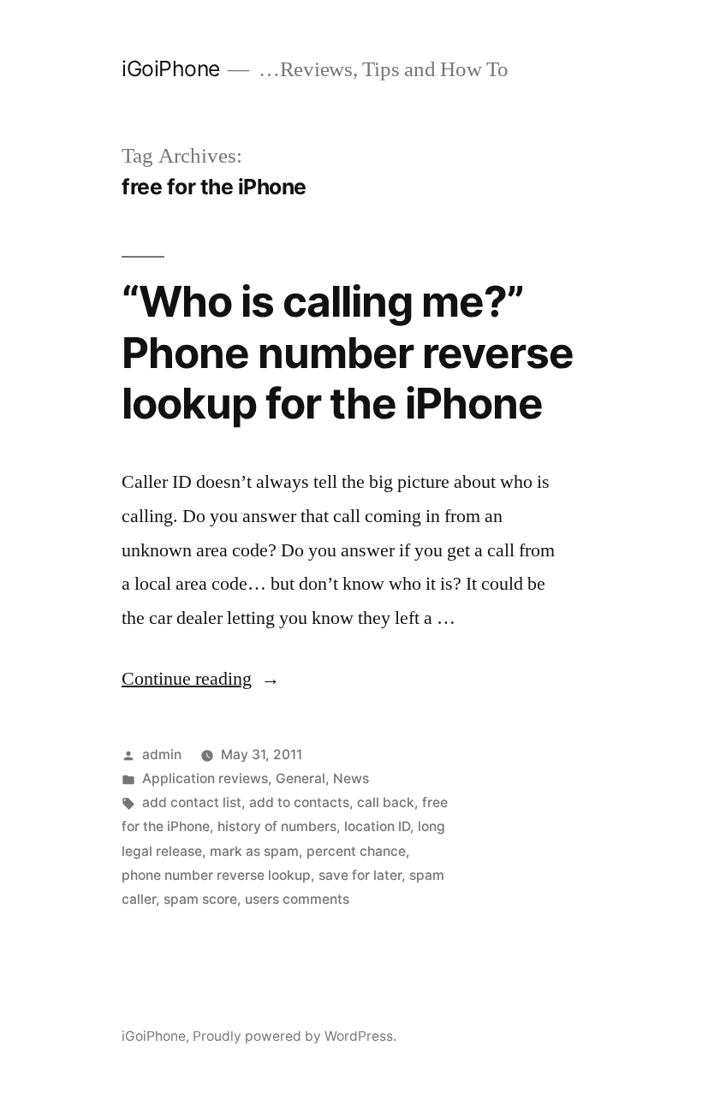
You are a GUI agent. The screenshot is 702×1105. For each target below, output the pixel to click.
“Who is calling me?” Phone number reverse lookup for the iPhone (348, 352)
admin (161, 754)
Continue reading (201, 679)
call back (385, 802)
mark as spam (254, 851)
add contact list (191, 802)
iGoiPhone (171, 68)
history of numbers (276, 826)
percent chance (356, 851)
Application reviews (205, 778)
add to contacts (299, 802)
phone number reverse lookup (216, 875)
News (351, 778)
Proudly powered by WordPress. (294, 1036)
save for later (360, 875)
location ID (377, 826)
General (300, 778)
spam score (200, 899)
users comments (297, 899)
